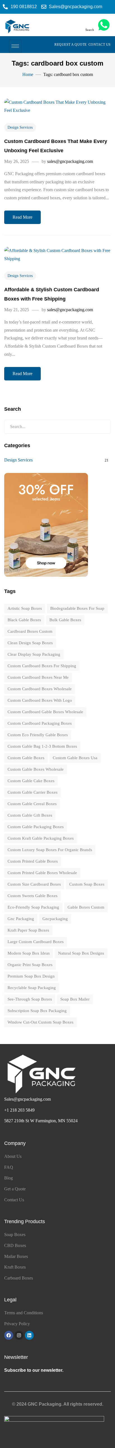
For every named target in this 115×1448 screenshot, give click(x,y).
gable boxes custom (86, 907)
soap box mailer (75, 999)
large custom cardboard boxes (36, 941)
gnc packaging (21, 918)
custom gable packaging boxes (36, 827)
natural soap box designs (81, 953)
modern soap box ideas (29, 953)
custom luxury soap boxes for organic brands (50, 849)
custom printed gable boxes (33, 861)
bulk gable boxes (65, 620)
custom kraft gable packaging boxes (41, 838)
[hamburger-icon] (15, 46)
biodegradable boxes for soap (77, 608)
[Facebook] (8, 1335)
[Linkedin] (29, 1335)
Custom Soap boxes (86, 884)
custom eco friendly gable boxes (38, 735)
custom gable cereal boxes (32, 804)
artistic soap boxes (25, 608)
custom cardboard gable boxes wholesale (45, 712)
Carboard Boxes (18, 1278)
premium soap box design (31, 976)
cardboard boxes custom (30, 631)
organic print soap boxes (30, 964)
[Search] (102, 426)
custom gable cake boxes (31, 781)
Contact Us (99, 45)
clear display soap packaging (34, 654)
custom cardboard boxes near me (38, 677)
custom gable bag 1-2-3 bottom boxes (42, 746)
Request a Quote (70, 45)
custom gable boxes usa (75, 758)
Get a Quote (15, 1188)
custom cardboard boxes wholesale (40, 689)
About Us (12, 1156)
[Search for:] (57, 426)
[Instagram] (19, 1335)
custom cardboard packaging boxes (40, 723)
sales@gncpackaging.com (70, 161)
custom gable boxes (26, 758)
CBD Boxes (15, 1245)
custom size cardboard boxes (34, 884)
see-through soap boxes (30, 999)
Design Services (20, 127)
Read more (22, 217)
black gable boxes (24, 620)
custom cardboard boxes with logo (40, 700)
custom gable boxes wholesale (36, 769)
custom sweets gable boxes (33, 895)
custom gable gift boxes (30, 815)
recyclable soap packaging (32, 987)
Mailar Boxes (16, 1256)
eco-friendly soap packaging (33, 907)
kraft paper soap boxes (28, 930)
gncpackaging (55, 918)
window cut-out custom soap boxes (40, 1022)
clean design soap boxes (30, 643)
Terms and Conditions (23, 1312)
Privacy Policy (17, 1323)
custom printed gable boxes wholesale (42, 872)
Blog (8, 1178)
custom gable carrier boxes (33, 792)
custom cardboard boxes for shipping (42, 666)
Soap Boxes (14, 1234)
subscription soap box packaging (37, 1010)
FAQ (8, 1167)
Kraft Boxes (15, 1267)
